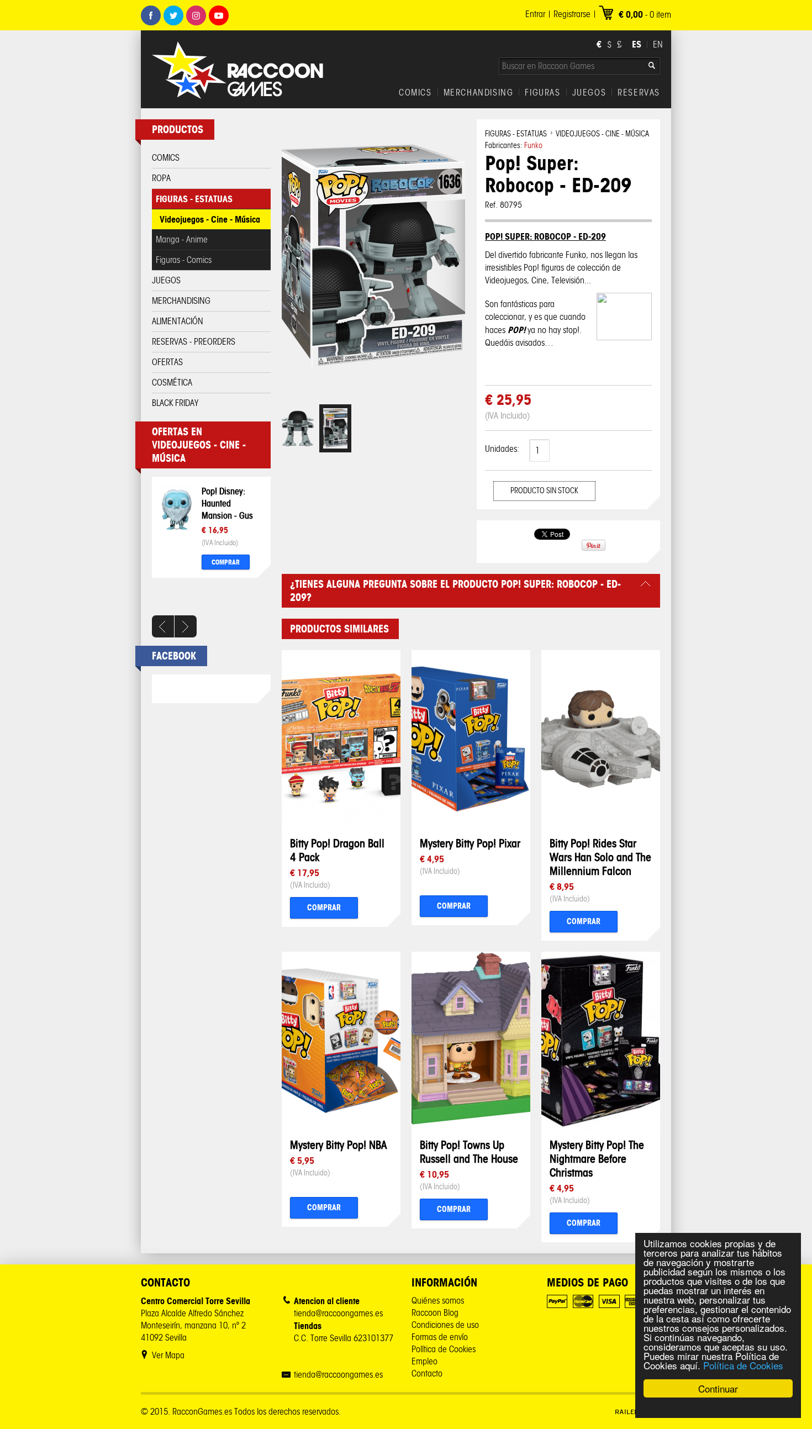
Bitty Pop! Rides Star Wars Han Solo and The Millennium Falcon (600, 857)
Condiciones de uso (445, 1325)
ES (636, 44)
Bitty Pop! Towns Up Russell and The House (469, 1152)
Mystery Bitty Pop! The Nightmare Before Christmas (597, 1158)
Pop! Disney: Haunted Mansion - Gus (227, 503)
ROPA (161, 178)
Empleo (424, 1361)
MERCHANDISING (479, 92)
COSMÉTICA (172, 382)
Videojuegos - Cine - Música (210, 219)
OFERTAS (167, 362)
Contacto (427, 1373)
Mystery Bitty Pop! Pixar (470, 843)
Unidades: (502, 449)
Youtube (219, 15)
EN (658, 44)
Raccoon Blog (435, 1312)
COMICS (415, 92)
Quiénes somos (438, 1300)
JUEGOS (589, 92)
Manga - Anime (182, 239)
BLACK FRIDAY (175, 403)
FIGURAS (542, 92)
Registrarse (571, 14)
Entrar (535, 14)
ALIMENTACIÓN (177, 321)
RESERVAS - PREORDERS (193, 341)
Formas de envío (440, 1337)
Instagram (196, 15)
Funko (533, 145)
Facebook (151, 15)
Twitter (173, 15)
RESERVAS (639, 92)
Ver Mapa (168, 1355)
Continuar (718, 1388)
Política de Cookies (743, 1365)
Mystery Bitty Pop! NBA (338, 1145)
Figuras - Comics (184, 260)
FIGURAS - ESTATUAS (194, 198)
